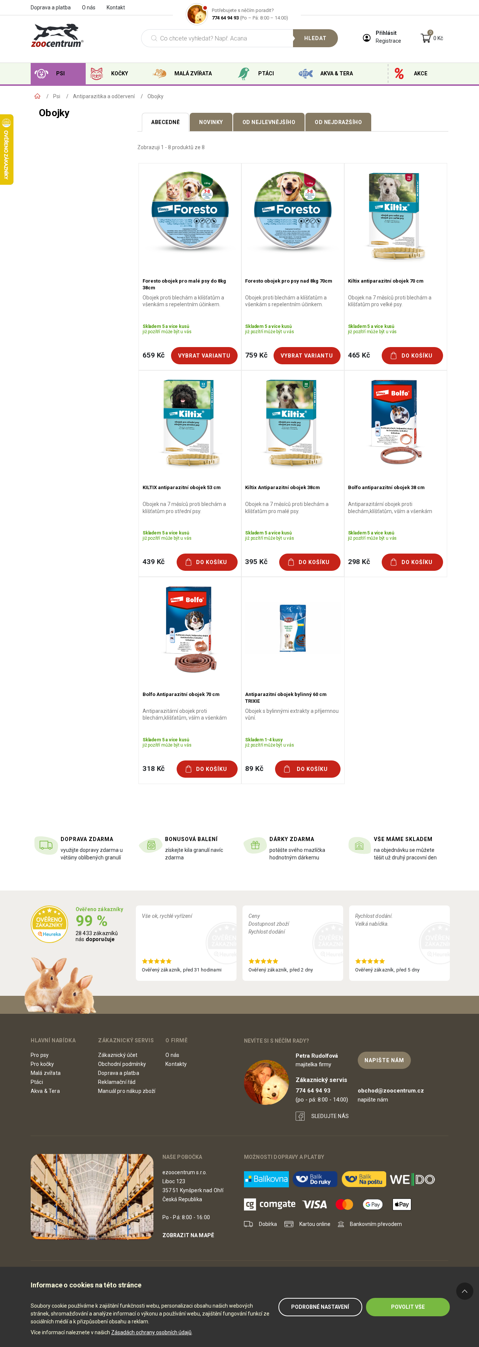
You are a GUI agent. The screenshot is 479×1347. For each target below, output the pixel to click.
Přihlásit (386, 33)
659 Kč (154, 355)
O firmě (176, 1040)
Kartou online (314, 1224)
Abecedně (165, 122)
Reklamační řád (116, 1082)
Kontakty (176, 1064)
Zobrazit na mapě (188, 1235)
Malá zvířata (193, 73)
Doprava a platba (51, 7)
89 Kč (254, 768)
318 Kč (154, 768)
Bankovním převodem (376, 1224)
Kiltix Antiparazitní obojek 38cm (282, 487)
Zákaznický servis (126, 1040)
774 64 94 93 (225, 18)
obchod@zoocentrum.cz (391, 1090)
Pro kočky (42, 1064)
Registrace (388, 41)
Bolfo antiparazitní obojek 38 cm (386, 487)
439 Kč (154, 561)
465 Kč (359, 355)
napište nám (384, 1060)
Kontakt (116, 7)
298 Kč (359, 561)
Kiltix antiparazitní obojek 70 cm (386, 281)
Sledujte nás (330, 1116)
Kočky (119, 73)
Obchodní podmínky (122, 1064)
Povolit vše (408, 1307)
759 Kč (256, 355)
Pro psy (40, 1055)
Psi (60, 73)
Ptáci (266, 73)
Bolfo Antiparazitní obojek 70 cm (181, 694)
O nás (88, 7)
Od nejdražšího (338, 122)
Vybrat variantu (204, 356)
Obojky (155, 96)
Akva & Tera (336, 73)
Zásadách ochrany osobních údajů (151, 1332)
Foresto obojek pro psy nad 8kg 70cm (288, 281)
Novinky (211, 122)
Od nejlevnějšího (268, 122)
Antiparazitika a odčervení (104, 96)
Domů (37, 96)
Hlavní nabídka (53, 1040)
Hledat (315, 38)
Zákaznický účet (117, 1055)
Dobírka (268, 1224)
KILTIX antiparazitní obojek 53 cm (182, 487)
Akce (420, 73)
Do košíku (417, 356)
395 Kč (256, 561)
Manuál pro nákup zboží (126, 1091)
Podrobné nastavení (320, 1307)
